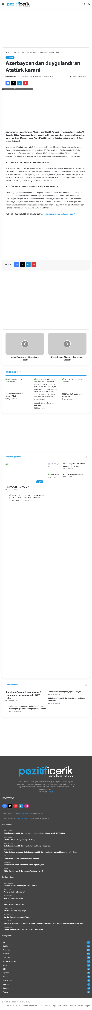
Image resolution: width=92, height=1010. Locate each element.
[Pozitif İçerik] (18, 4)
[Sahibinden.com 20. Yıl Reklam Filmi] (18, 384)
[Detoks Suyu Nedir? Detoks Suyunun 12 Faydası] (54, 467)
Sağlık (5, 946)
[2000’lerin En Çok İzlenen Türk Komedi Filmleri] (15, 583)
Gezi (5, 965)
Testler (6, 992)
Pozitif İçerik (12, 52)
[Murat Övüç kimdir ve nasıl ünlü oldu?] (46, 389)
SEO (4, 969)
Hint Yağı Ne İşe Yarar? (17, 487)
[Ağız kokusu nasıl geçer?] (54, 562)
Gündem (21, 52)
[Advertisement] (46, 27)
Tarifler (6, 973)
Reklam (6, 984)
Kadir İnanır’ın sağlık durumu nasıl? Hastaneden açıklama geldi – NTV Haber (23, 695)
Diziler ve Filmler (9, 961)
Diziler (80, 1006)
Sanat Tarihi (7, 980)
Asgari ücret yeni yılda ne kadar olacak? (58, 214)
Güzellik (6, 954)
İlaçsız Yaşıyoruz (24, 818)
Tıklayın (50, 792)
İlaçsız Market (23, 813)
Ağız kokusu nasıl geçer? (73, 474)
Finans (5, 977)
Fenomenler (33, 1006)
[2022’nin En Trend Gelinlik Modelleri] (74, 385)
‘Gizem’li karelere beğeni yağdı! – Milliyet (64, 692)
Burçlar (6, 988)
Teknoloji (6, 957)
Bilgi (4, 942)
